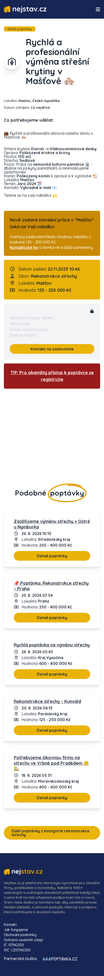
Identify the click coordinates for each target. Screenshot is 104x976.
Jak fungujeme (16, 930)
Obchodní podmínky (20, 935)
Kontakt (10, 924)
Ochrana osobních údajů (23, 940)
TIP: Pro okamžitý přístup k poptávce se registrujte (52, 376)
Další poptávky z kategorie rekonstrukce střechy (50, 832)
